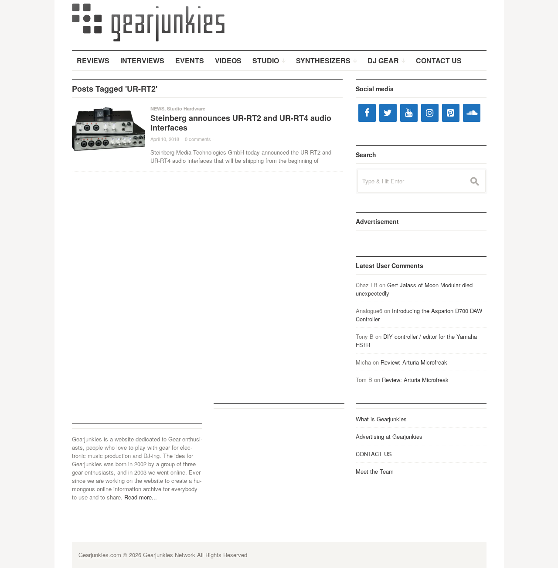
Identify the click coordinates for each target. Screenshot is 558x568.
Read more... (140, 497)
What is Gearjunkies (381, 419)
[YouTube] (409, 113)
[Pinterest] (450, 113)
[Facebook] (367, 113)
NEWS (157, 108)
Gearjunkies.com (99, 555)
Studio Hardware (186, 108)
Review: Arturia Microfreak (414, 362)
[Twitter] (388, 113)
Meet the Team (375, 471)
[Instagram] (430, 113)
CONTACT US (374, 454)
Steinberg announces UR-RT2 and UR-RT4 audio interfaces (240, 122)
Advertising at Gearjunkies (389, 436)
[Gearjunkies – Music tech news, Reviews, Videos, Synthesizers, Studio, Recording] (148, 22)
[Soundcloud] (471, 113)
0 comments (198, 138)
